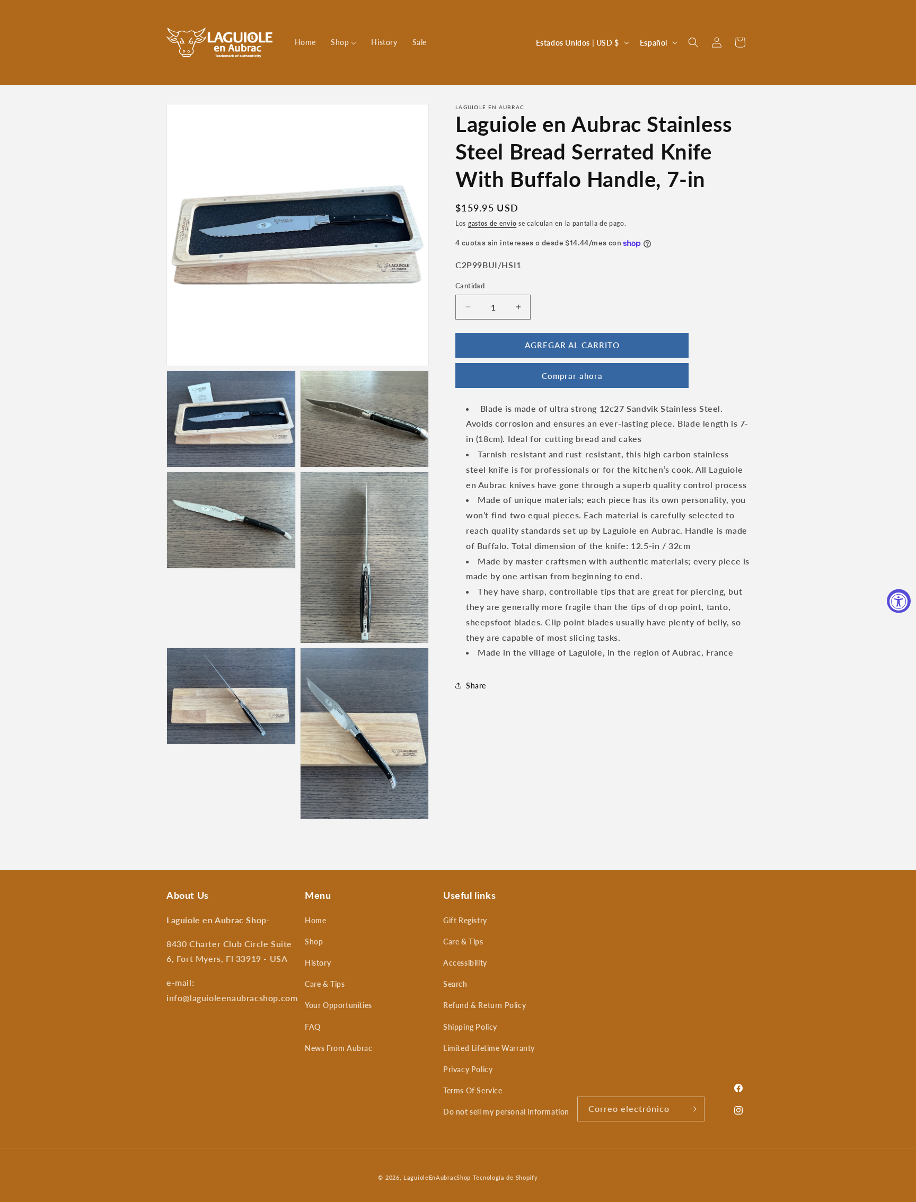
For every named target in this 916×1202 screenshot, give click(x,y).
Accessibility (465, 962)
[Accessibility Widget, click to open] (899, 601)
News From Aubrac (339, 1048)
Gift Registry (465, 920)
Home (315, 920)
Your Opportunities (338, 1005)
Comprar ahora (572, 376)
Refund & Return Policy (484, 1005)
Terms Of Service (473, 1090)
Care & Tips (325, 983)
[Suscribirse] (692, 1109)
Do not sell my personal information (506, 1111)
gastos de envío (492, 223)
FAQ (313, 1026)
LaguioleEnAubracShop (437, 1177)
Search (455, 983)
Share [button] (476, 685)
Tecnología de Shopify (505, 1177)
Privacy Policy (467, 1069)
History (318, 962)
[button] (693, 42)
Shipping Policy (470, 1026)
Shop (314, 941)
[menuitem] (305, 42)
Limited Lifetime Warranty (489, 1048)
